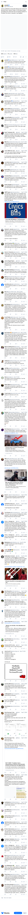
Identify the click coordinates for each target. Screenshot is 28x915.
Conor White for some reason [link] (10, 150)
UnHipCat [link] (7, 360)
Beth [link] (6, 276)
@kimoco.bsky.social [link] (11, 291)
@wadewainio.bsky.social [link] (16, 384)
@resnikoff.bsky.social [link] (16, 101)
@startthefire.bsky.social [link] (18, 503)
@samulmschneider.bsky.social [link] (17, 884)
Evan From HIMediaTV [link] (10, 700)
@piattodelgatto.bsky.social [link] (16, 184)
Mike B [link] (6, 141)
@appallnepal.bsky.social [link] (16, 600)
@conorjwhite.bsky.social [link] (18, 150)
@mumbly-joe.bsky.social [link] (18, 260)
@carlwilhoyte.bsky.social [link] (16, 809)
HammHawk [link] (7, 706)
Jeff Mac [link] (7, 368)
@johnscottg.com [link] (15, 651)
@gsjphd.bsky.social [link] (16, 229)
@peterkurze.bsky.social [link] (15, 874)
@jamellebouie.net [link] (13, 60)
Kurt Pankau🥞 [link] (8, 332)
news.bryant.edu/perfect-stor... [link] (12, 433)
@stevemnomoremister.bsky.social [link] (15, 399)
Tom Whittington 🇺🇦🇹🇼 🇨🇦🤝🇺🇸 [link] (10, 865)
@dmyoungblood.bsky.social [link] (17, 86)
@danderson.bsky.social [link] (15, 610)
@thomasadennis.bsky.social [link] (15, 512)
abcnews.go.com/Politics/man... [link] (12, 468)
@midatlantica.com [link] (14, 542)
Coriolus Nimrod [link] (9, 683)
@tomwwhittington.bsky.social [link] (18, 865)
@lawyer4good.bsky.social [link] (15, 412)
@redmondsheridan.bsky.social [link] (17, 621)
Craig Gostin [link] (8, 393)
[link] (2, 5)
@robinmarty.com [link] (14, 169)
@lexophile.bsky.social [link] (16, 284)
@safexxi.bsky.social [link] (17, 815)
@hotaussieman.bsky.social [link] (16, 549)
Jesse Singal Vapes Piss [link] (10, 260)
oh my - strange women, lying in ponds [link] (10, 521)
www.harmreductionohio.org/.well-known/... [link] (14, 748)
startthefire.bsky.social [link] (10, 503)
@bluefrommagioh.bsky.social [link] (18, 645)
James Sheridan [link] (9, 621)
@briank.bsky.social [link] (12, 93)
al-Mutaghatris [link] (8, 693)
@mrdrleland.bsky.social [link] (15, 802)
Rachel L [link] (7, 412)
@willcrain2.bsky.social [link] (11, 458)
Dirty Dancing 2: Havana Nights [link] (10, 712)
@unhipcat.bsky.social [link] (14, 360)
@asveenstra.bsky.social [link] (17, 252)
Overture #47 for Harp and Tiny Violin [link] (10, 645)
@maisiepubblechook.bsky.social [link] (18, 346)
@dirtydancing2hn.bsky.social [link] (18, 712)
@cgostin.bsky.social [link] (15, 393)
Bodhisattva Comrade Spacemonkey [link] (10, 556)
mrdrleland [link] (7, 802)
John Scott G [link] (8, 651)
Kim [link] (5, 291)
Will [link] (5, 458)
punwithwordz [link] (8, 284)
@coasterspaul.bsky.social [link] (16, 175)
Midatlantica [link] (7, 542)
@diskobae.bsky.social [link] (18, 822)
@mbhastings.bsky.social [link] (17, 269)
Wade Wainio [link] (8, 384)
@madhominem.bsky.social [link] (14, 141)
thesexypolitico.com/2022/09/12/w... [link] (13, 623)
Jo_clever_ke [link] (8, 162)
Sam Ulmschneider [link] (9, 884)
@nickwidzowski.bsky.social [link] (13, 124)
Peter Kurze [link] (7, 874)
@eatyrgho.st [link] (10, 377)
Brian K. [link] (6, 93)
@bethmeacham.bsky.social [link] (13, 276)
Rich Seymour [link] (8, 429)
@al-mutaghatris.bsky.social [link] (16, 693)
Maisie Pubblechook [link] (10, 346)
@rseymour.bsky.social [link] (16, 429)
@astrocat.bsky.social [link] (18, 829)
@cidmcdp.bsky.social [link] (16, 591)
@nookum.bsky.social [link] (16, 638)
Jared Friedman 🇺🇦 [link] (9, 243)
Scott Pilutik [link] (7, 317)
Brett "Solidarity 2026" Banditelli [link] (10, 132)
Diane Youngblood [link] (9, 86)
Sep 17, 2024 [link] (21, 60)
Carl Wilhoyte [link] (8, 809)
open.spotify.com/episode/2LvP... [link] (12, 201)
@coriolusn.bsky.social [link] (17, 683)
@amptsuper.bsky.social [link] (15, 192)
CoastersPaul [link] (8, 175)
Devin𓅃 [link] (6, 494)
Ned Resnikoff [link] (8, 101)
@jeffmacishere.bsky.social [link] (15, 368)
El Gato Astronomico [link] (10, 829)
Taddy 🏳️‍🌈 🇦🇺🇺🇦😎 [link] (9, 549)
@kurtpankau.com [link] (16, 332)
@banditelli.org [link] (18, 132)
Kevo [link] (6, 855)
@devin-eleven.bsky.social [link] (14, 494)
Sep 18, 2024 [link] (24, 229)
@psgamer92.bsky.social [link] (12, 855)
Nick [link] (6, 124)
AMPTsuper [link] (7, 192)
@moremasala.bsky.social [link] (18, 521)
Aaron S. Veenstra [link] (9, 252)
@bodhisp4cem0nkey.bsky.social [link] (18, 556)
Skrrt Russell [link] (8, 591)
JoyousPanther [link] (8, 117)
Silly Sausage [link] (8, 600)
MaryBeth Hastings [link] (9, 269)
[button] (2, 2)
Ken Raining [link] (7, 76)
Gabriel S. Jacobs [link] (9, 229)
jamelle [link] (6, 60)
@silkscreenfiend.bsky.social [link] (17, 243)
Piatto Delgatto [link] (8, 184)
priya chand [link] (7, 108)
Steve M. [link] (7, 399)
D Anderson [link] (7, 610)
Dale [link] (6, 377)
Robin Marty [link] (7, 169)
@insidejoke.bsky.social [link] (16, 162)
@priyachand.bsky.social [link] (15, 108)
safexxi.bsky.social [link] (9, 815)
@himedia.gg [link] (18, 700)
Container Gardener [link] (9, 839)
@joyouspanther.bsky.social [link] (16, 117)
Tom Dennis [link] (7, 512)
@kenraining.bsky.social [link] (15, 76)
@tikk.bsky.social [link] (14, 317)
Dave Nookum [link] (8, 638)
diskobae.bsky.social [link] (10, 822)
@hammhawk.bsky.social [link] (15, 706)
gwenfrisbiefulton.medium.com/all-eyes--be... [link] (15, 566)
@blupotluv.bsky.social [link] (17, 839)
